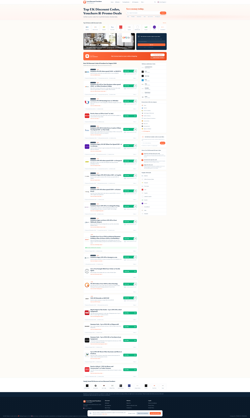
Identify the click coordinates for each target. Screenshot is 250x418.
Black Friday (107, 407)
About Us (129, 403)
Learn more (104, 414)
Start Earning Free (158, 54)
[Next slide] (133, 41)
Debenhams (139, 16)
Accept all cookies (155, 413)
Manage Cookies (131, 413)
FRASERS (133, 16)
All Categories (135, 2)
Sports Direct (150, 16)
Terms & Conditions (152, 403)
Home (112, 2)
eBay (128, 16)
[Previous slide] (85, 41)
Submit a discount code (132, 405)
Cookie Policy (151, 407)
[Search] (155, 2)
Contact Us (129, 407)
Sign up (151, 44)
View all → (165, 22)
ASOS (145, 16)
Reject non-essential (143, 413)
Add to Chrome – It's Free (158, 57)
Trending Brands (125, 2)
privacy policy (150, 47)
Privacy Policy (151, 405)
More (142, 2)
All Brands (117, 2)
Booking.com (157, 16)
